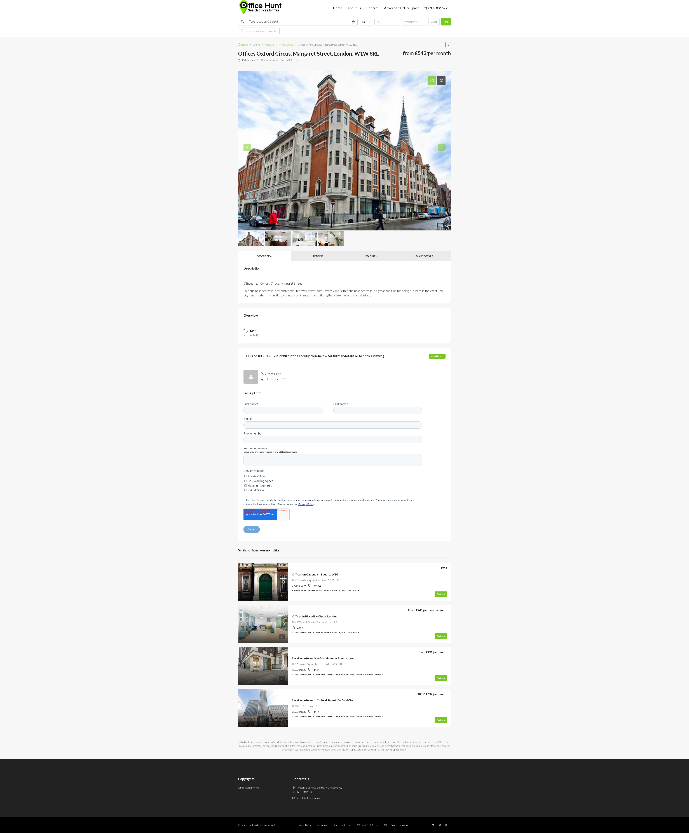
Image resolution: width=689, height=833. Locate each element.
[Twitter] (441, 825)
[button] (448, 44)
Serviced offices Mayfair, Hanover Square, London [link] (325, 658)
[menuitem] (436, 8)
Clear (434, 21)
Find (446, 21)
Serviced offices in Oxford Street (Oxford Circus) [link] (325, 700)
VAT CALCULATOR (367, 825)
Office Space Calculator (396, 825)
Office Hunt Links (342, 825)
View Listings (437, 356)
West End (269, 44)
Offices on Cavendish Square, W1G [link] (315, 574)
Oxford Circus (286, 44)
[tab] (432, 80)
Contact (372, 8)
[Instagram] (447, 825)
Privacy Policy (304, 825)
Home (337, 8)
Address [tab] (318, 256)
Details (441, 594)
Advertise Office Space (401, 8)
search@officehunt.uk (308, 797)
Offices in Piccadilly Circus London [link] (315, 616)
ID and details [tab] (424, 256)
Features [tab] (371, 256)
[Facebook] (434, 825)
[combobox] (366, 21)
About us (354, 8)
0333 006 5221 (276, 379)
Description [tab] (264, 256)
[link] (263, 582)
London (256, 44)
